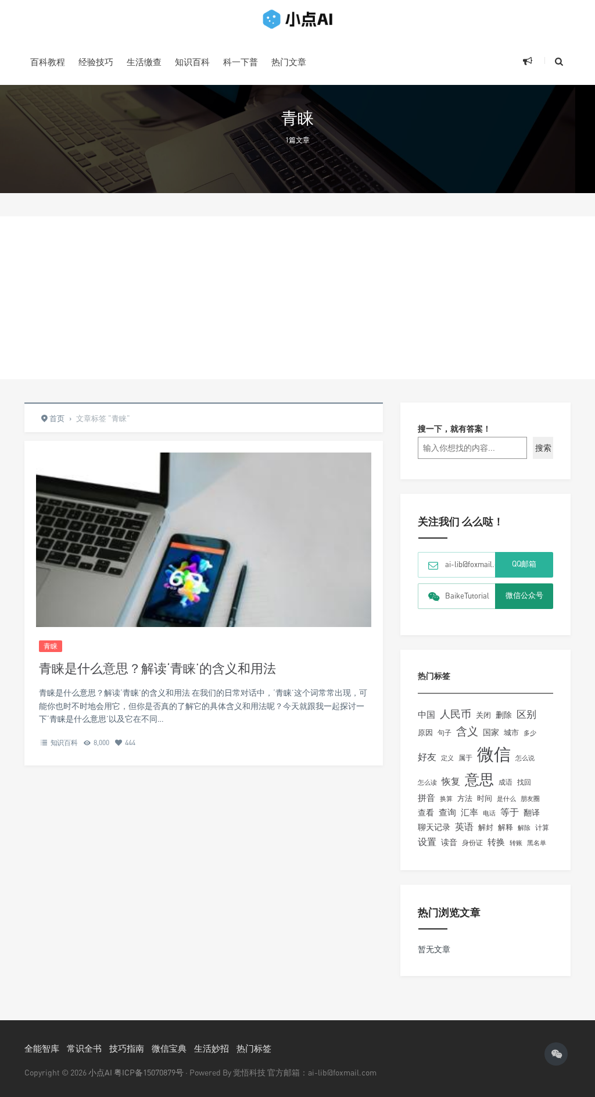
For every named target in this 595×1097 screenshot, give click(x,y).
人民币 (455, 713)
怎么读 (427, 782)
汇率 (469, 812)
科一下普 (240, 61)
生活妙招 (211, 1048)
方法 (464, 798)
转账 (516, 842)
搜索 (543, 448)
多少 (530, 732)
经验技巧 (95, 61)
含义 (467, 731)
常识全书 (84, 1048)
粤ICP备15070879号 (149, 1072)
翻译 (532, 812)
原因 (425, 732)
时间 (484, 798)
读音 (449, 842)
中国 (426, 714)
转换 (496, 842)
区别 (526, 714)
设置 (427, 841)
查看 (426, 812)
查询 (447, 812)
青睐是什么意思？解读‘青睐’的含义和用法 (157, 668)
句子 (444, 732)
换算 (446, 799)
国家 (491, 732)
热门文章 (288, 61)
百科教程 (47, 61)
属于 (465, 757)
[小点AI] (297, 19)
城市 (511, 732)
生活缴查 (144, 61)
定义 (447, 758)
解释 (505, 827)
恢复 (451, 781)
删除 (504, 715)
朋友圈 (530, 798)
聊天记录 (434, 827)
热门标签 (253, 1048)
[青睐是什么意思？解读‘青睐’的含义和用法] (203, 564)
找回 (524, 782)
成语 (505, 782)
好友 (427, 757)
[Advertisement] (297, 297)
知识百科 (192, 61)
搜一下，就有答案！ (454, 428)
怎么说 (525, 758)
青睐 (51, 646)
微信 (494, 753)
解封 (485, 827)
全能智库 (41, 1048)
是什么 (506, 799)
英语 (464, 826)
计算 (542, 828)
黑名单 (536, 843)
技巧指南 (126, 1048)
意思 (479, 779)
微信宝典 (169, 1048)
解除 (524, 827)
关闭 (483, 715)
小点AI (101, 1072)
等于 (509, 812)
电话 (489, 813)
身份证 (472, 842)
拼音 (426, 797)
